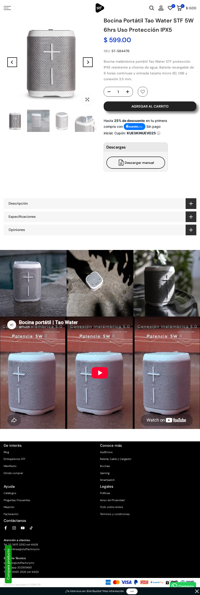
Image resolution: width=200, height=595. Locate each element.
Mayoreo (9, 507)
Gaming (105, 473)
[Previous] (12, 62)
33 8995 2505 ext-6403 (23, 572)
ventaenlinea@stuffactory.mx (22, 549)
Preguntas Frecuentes (17, 500)
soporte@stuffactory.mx (19, 563)
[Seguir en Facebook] (6, 528)
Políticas (105, 493)
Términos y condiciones (115, 514)
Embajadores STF (14, 459)
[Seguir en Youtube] (23, 528)
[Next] (88, 62)
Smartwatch (107, 480)
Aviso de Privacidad (112, 500)
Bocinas (105, 466)
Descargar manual (139, 162)
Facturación (11, 514)
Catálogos (10, 493)
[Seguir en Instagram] (14, 528)
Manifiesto (10, 466)
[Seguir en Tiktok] (31, 528)
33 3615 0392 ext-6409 (23, 544)
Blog (6, 452)
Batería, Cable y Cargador (115, 459)
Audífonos (106, 452)
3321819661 (24, 567)
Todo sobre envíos (111, 507)
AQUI (132, 591)
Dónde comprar (13, 473)
